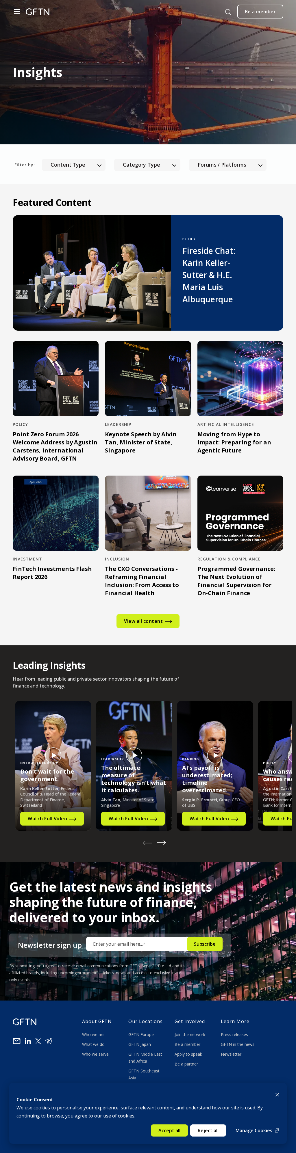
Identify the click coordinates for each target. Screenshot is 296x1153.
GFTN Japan (140, 1044)
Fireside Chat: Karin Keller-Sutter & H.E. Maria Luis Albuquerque (209, 275)
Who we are (94, 1034)
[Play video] (53, 755)
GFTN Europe (141, 1034)
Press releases (234, 1034)
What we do (94, 1044)
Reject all (208, 1130)
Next (161, 842)
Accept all (169, 1130)
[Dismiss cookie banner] (277, 1094)
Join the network (190, 1034)
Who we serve (95, 1054)
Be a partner (186, 1064)
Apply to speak (188, 1054)
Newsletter (231, 1054)
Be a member (187, 1044)
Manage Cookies (254, 1130)
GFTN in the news (237, 1044)
